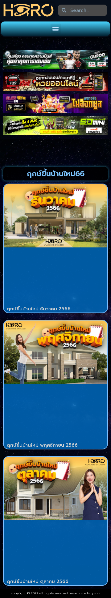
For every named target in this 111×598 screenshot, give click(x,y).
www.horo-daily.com (84, 593)
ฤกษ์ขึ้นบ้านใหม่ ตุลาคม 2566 (37, 581)
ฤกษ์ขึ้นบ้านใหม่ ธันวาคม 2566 (39, 308)
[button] (56, 29)
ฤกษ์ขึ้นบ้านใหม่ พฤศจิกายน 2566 (42, 445)
